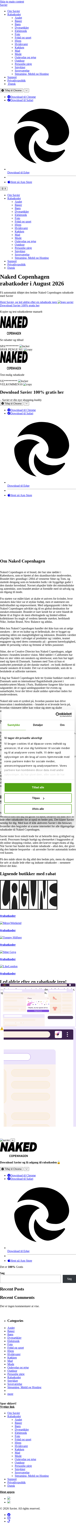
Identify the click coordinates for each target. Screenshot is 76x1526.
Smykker (20, 67)
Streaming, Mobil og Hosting (32, 73)
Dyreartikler (22, 27)
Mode (18, 54)
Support (12, 77)
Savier (3, 4)
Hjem (18, 40)
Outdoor (20, 60)
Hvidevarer (21, 44)
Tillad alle (38, 787)
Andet (18, 17)
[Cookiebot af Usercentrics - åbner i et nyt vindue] (55, 714)
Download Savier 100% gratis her (19, 305)
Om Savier (13, 11)
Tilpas (36, 798)
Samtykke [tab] (13, 724)
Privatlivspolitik (16, 80)
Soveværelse (22, 70)
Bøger (18, 21)
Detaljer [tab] (38, 724)
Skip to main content (12, 1)
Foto (17, 34)
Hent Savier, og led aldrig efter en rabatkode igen (29, 302)
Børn (18, 24)
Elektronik (21, 30)
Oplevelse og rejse (25, 57)
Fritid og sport (23, 37)
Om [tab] (62, 724)
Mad (17, 50)
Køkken (19, 47)
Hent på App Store (21, 182)
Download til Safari (21, 100)
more (10, 1393)
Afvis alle (38, 808)
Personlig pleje (23, 64)
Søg (2, 1273)
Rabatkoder (14, 14)
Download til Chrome (23, 96)
